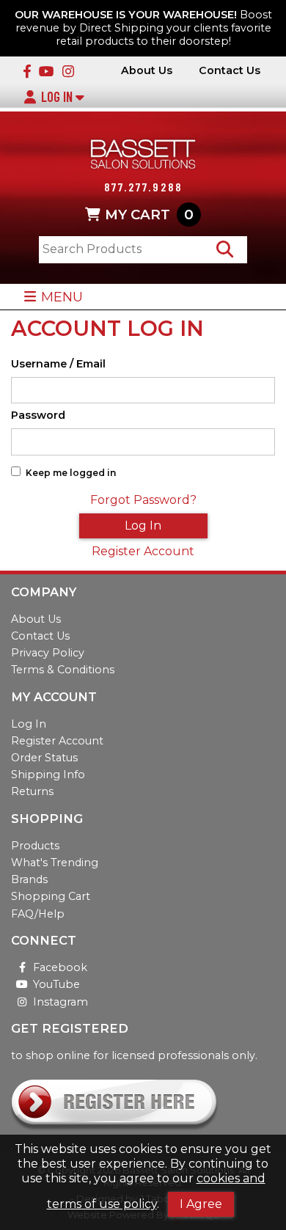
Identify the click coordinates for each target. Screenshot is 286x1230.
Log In (58, 97)
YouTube (56, 984)
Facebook (60, 967)
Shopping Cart (50, 896)
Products (35, 845)
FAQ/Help (38, 913)
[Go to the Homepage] (143, 156)
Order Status (44, 757)
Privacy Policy (47, 652)
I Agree (201, 1204)
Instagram (60, 1001)
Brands (29, 879)
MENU (62, 296)
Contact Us (229, 71)
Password (38, 415)
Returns (32, 791)
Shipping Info (48, 774)
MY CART (149, 214)
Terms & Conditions (62, 669)
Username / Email (58, 364)
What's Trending (54, 862)
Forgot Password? (143, 500)
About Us (146, 71)
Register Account (143, 551)
